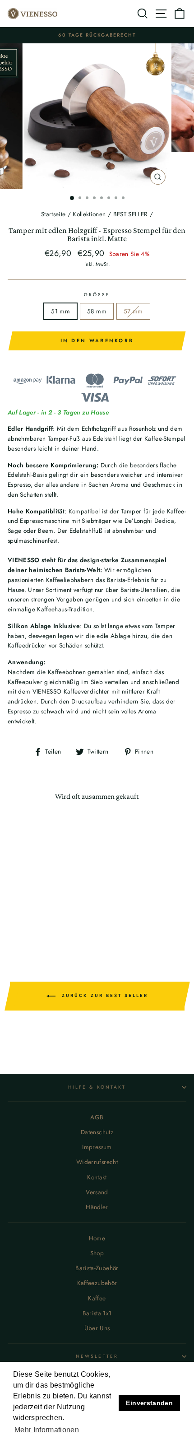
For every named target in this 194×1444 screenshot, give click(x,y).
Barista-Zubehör (96, 1267)
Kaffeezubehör (97, 1282)
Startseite (53, 214)
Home (97, 1238)
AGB (96, 1117)
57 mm (133, 311)
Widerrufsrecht (97, 1161)
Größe (97, 294)
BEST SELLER (130, 214)
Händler (97, 1206)
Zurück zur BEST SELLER (103, 995)
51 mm (60, 311)
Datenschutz (97, 1132)
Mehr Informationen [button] (46, 1430)
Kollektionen (89, 214)
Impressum (96, 1146)
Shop (97, 1253)
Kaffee (97, 1298)
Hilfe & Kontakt (97, 1087)
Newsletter (97, 1356)
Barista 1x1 (97, 1313)
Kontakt (96, 1177)
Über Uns (97, 1327)
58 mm (96, 311)
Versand (97, 1192)
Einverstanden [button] (149, 1403)
